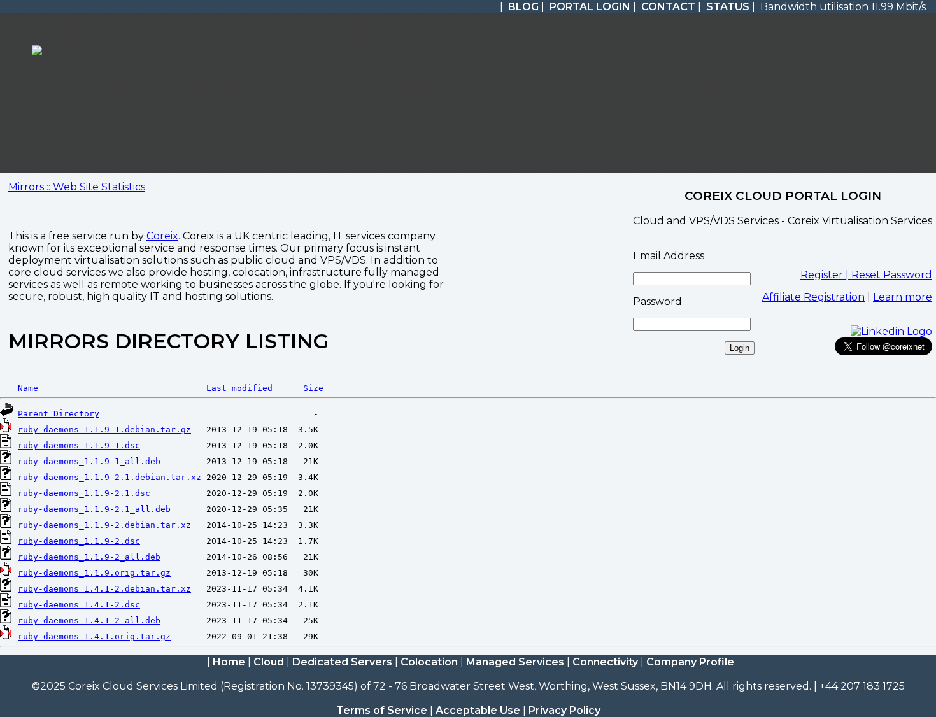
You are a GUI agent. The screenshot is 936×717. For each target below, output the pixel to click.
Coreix (162, 236)
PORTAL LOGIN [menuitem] (590, 7)
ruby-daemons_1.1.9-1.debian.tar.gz (104, 429)
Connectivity (605, 662)
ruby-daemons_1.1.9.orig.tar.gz (94, 573)
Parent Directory (58, 413)
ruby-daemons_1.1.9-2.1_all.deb (94, 509)
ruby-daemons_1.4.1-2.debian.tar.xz (104, 588)
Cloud (268, 662)
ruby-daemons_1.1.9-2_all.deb (89, 557)
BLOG (523, 7)
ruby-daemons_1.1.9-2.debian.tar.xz (104, 525)
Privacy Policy (564, 710)
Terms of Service (381, 710)
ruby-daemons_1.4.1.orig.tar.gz (94, 636)
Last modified (239, 388)
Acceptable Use (478, 710)
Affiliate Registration (813, 297)
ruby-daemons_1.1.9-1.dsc (79, 445)
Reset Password (891, 275)
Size (313, 388)
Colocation (429, 662)
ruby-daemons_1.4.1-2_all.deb (89, 620)
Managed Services (515, 662)
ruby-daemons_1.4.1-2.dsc (79, 604)
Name (28, 388)
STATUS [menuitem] (727, 7)
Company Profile (690, 662)
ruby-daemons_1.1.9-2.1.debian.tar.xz (109, 477)
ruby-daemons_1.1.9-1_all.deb (89, 461)
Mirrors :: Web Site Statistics (76, 187)
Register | (825, 275)
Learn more (902, 297)
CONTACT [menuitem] (668, 7)
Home (229, 662)
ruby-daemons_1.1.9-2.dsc (79, 541)
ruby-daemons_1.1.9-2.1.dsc (84, 493)
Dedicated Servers (342, 662)
